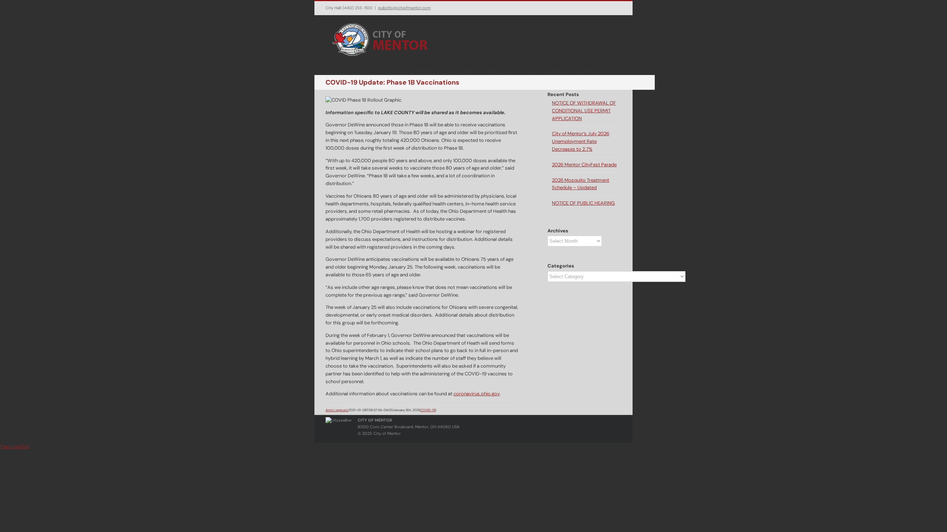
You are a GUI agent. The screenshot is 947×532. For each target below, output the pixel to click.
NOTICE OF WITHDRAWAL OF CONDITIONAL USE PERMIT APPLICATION (584, 111)
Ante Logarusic (337, 410)
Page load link (15, 446)
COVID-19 (427, 410)
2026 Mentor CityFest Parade (584, 164)
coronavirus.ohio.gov (476, 394)
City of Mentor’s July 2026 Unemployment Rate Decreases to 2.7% (580, 141)
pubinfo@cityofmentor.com (404, 7)
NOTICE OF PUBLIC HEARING (583, 203)
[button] (612, 71)
